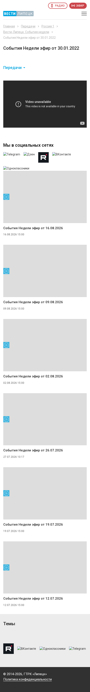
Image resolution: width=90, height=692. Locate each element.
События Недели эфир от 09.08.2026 (33, 302)
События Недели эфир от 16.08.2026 (33, 228)
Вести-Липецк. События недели (26, 32)
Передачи (28, 26)
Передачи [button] (12, 68)
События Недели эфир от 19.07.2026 (33, 524)
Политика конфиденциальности (27, 679)
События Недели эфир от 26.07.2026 (33, 450)
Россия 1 (48, 26)
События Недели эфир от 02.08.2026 (33, 376)
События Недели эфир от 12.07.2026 (33, 598)
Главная (9, 26)
